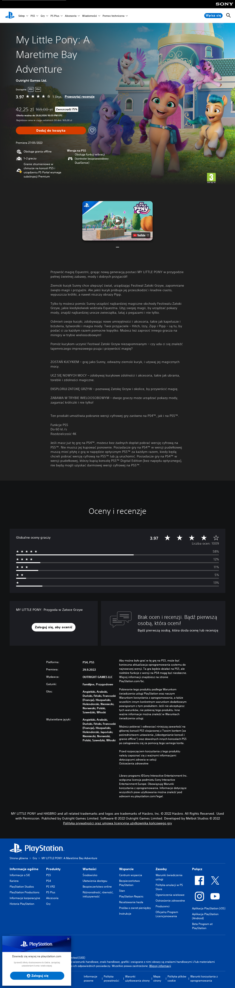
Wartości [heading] (89, 869)
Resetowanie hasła (131, 902)
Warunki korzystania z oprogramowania (204, 978)
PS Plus (54, 15)
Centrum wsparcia (130, 875)
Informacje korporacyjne (25, 898)
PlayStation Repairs (131, 896)
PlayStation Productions (24, 892)
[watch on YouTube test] (141, 235)
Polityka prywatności (111, 978)
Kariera (14, 881)
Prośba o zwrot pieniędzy (135, 908)
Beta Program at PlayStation (202, 926)
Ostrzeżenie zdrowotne (170, 900)
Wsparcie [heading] (126, 869)
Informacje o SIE (20, 875)
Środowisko (90, 875)
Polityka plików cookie (177, 978)
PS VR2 (50, 886)
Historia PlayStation (22, 904)
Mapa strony (157, 978)
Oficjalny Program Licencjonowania (167, 914)
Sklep (21, 15)
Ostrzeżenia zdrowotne (133, 763)
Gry (43, 15)
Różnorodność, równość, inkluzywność (98, 894)
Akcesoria (70, 15)
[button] (117, 221)
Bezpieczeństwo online (97, 886)
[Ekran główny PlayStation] (10, 15)
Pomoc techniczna (113, 15)
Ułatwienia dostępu (95, 881)
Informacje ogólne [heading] (24, 869)
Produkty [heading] (53, 869)
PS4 (48, 881)
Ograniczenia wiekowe (170, 895)
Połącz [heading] (197, 869)
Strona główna (19, 858)
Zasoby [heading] (161, 869)
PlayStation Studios (22, 886)
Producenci (163, 906)
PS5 (33, 15)
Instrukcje (125, 914)
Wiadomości (89, 15)
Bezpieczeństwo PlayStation (129, 883)
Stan (122, 891)
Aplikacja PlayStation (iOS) (208, 908)
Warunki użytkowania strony (137, 978)
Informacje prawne (90, 978)
